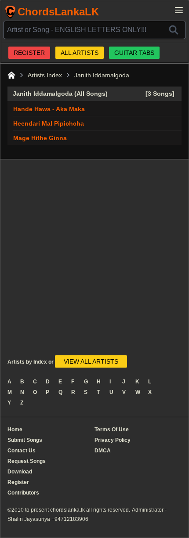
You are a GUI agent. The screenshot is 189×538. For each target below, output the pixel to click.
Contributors (23, 493)
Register (18, 482)
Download (19, 472)
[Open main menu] (179, 10)
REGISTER (29, 52)
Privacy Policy (112, 440)
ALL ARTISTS (79, 52)
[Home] (11, 75)
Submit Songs (24, 440)
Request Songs (26, 461)
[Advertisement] (94, 260)
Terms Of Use (111, 429)
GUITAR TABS (134, 52)
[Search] (174, 30)
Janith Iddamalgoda (101, 75)
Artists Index (45, 75)
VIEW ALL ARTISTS (91, 361)
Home (14, 429)
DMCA (102, 451)
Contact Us (21, 451)
